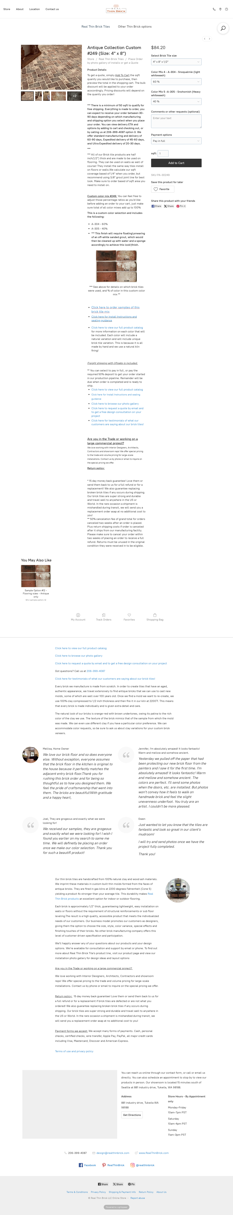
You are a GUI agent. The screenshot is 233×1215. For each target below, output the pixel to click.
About (20, 9)
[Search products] (223, 28)
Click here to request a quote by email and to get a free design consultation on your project (111, 663)
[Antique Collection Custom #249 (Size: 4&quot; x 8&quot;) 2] (46, 96)
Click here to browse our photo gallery (115, 403)
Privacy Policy (98, 1192)
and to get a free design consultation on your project (117, 412)
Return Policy (146, 1192)
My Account (78, 619)
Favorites (129, 619)
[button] (162, 189)
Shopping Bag (155, 619)
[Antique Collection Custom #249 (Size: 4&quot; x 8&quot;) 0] (27, 96)
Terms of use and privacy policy (75, 1051)
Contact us (52, 9)
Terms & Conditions (77, 1192)
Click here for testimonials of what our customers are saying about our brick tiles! (105, 678)
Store (6, 9)
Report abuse (137, 1198)
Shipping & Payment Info (122, 1192)
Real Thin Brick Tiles (96, 26)
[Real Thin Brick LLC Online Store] (116, 9)
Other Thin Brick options (135, 26)
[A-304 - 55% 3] (58, 96)
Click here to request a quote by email (114, 408)
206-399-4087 (96, 671)
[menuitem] (204, 38)
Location (34, 9)
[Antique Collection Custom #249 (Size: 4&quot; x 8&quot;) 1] (38, 96)
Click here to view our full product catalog (117, 327)
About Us (161, 1192)
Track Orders (103, 619)
